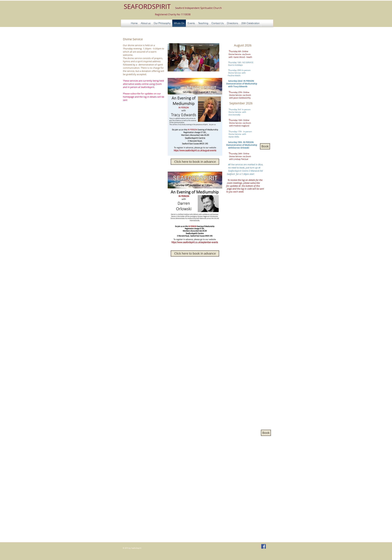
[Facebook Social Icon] (263, 546)
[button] (191, 23)
